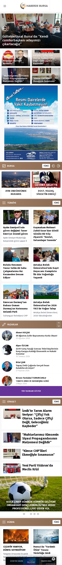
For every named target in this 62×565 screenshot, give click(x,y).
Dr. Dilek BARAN (23, 378)
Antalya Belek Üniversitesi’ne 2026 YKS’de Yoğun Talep (45, 305)
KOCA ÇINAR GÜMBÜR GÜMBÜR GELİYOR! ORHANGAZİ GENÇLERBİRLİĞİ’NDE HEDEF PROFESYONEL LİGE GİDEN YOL (31, 505)
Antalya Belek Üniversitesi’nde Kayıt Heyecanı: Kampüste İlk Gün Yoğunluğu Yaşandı (46, 271)
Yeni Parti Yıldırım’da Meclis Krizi (37, 467)
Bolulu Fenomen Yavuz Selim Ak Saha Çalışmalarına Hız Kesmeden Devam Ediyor (14, 271)
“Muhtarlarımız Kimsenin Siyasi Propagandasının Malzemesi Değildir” (16, 78)
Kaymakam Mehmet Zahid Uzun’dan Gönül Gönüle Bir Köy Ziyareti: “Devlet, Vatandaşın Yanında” (46, 234)
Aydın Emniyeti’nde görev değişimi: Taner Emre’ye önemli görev (15, 230)
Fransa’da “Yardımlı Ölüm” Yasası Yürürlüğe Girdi (44, 550)
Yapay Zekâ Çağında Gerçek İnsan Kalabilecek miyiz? (32, 352)
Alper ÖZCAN (22, 331)
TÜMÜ (46, 166)
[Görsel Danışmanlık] (31, 159)
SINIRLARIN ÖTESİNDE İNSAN (29, 381)
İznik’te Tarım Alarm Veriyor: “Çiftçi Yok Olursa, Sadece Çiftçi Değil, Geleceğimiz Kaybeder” (44, 58)
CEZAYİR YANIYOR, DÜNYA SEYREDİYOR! (14, 548)
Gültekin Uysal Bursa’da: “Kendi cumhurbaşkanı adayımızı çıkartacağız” (25, 40)
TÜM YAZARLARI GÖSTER (31, 391)
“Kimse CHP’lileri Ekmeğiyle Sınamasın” (44, 80)
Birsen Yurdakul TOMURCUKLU (31, 363)
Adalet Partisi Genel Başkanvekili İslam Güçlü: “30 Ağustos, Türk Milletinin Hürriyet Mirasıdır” (16, 58)
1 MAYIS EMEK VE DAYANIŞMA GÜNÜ (32, 367)
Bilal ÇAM (20, 348)
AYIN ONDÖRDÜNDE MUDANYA (16, 192)
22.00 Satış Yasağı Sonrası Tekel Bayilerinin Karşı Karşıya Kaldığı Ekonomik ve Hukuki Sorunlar (37, 337)
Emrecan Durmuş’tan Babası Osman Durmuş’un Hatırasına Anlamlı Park (15, 307)
